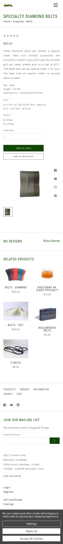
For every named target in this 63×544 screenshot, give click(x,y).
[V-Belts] (15, 348)
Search (7, 394)
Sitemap (8, 504)
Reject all (31, 531)
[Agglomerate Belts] (47, 313)
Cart (19, 394)
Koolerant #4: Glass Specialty (47, 289)
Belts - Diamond (16, 287)
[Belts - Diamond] (15, 273)
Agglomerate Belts (47, 329)
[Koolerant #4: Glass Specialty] (47, 273)
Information (41, 389)
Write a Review (51, 240)
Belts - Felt (16, 325)
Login (6, 487)
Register (8, 491)
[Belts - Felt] (15, 311)
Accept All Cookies (31, 538)
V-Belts (16, 362)
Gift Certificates (12, 499)
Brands (24, 389)
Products (9, 389)
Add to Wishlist (24, 156)
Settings (31, 524)
